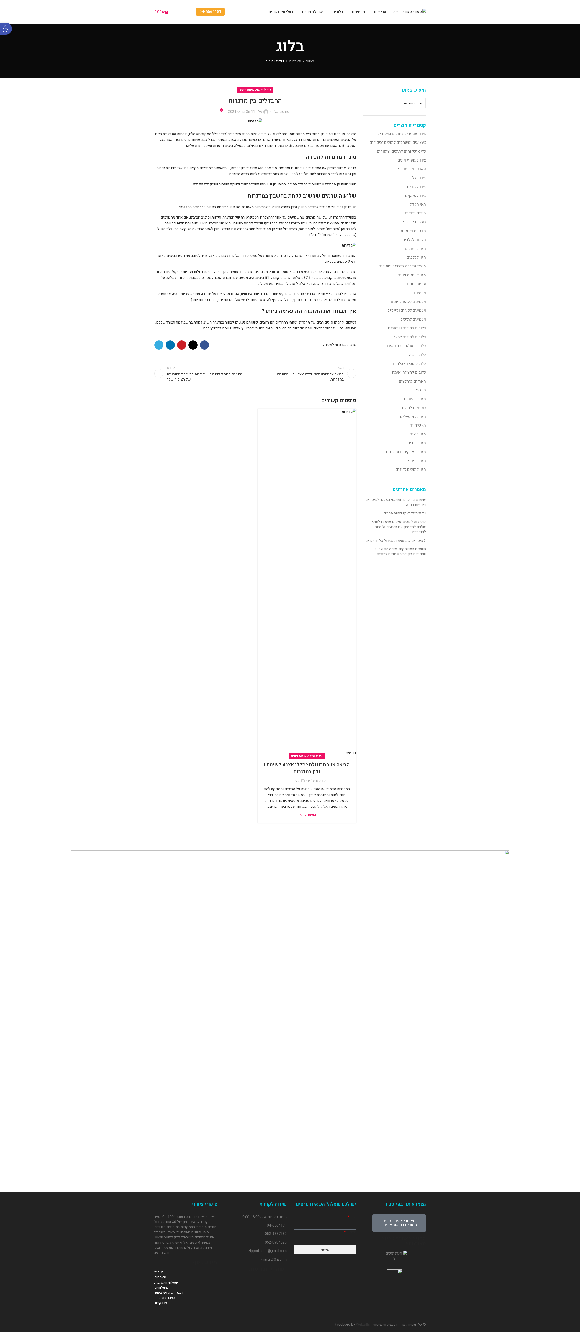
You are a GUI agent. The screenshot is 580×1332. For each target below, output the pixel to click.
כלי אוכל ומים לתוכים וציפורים (401, 151)
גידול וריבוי (275, 61)
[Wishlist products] (173, 11)
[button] (6, 29)
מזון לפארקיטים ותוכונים (406, 452)
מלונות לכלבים (414, 240)
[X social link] (193, 345)
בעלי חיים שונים (413, 222)
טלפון (351, 1232)
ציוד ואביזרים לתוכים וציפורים (401, 133)
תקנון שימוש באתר (168, 1292)
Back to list (255, 373)
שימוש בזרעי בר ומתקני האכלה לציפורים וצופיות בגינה (395, 502)
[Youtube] (268, 1282)
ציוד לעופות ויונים (411, 160)
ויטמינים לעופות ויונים (408, 301)
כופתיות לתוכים (413, 408)
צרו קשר (160, 1303)
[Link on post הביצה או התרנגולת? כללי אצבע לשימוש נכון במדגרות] (307, 582)
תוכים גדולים (415, 213)
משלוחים (161, 1287)
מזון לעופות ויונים (412, 275)
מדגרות (350, 344)
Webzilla (363, 1324)
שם (353, 1216)
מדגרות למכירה (334, 344)
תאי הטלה (418, 204)
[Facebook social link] (204, 345)
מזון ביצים (418, 434)
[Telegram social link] (158, 345)
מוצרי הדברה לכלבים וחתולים (402, 266)
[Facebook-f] (281, 1282)
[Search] (182, 11)
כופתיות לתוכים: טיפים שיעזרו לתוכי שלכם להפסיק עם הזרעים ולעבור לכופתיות (399, 527)
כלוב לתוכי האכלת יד (409, 363)
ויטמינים (419, 293)
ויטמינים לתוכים (413, 319)
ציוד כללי (418, 178)
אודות (158, 1272)
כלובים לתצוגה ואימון (409, 372)
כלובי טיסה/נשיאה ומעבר (406, 346)
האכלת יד (418, 425)
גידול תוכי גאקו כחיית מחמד (405, 513)
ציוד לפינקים (415, 195)
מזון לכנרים (416, 443)
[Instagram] (256, 1282)
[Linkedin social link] (170, 345)
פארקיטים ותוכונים (410, 169)
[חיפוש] (368, 103)
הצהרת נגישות (164, 1298)
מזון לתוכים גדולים (411, 469)
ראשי (310, 61)
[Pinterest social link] (181, 345)
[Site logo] (414, 11)
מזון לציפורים (415, 399)
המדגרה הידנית (292, 255)
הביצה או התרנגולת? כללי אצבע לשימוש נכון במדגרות (307, 768)
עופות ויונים (416, 284)
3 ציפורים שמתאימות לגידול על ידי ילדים (395, 540)
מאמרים (295, 61)
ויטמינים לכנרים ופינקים (406, 310)
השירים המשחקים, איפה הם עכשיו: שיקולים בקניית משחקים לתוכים (399, 551)
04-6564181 (210, 12)
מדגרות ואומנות (413, 231)
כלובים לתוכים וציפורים (407, 328)
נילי (259, 111)
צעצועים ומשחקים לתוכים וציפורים (398, 142)
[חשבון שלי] (190, 11)
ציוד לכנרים (416, 187)
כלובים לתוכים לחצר (409, 337)
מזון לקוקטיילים (413, 416)
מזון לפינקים (415, 461)
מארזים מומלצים (412, 381)
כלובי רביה (417, 354)
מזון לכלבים (416, 257)
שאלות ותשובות (166, 1282)
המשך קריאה (306, 814)
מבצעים (419, 390)
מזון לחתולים (415, 249)
